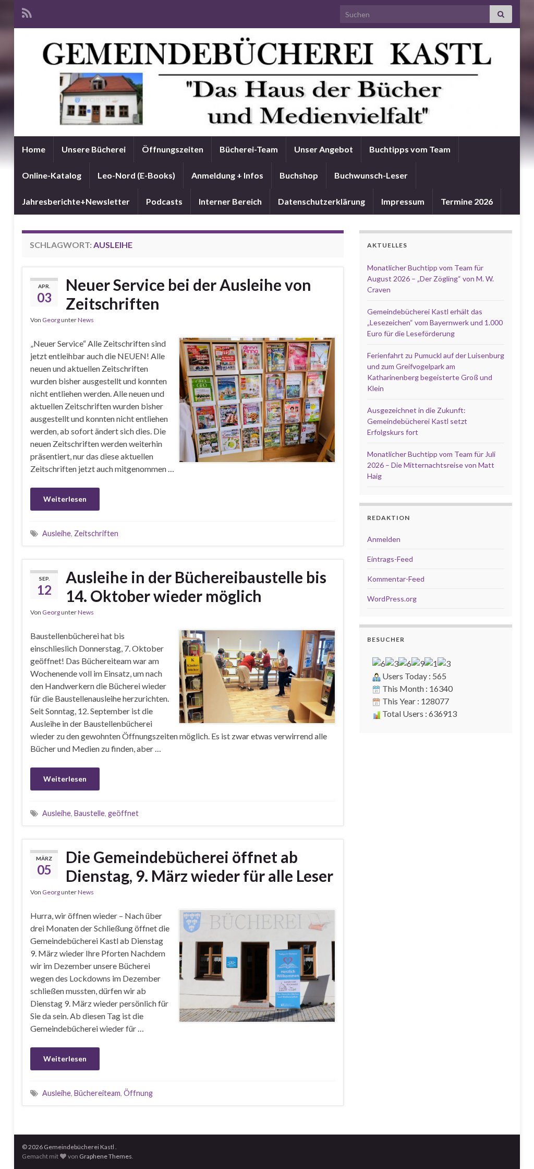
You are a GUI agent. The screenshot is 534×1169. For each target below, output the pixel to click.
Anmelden (383, 539)
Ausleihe (56, 533)
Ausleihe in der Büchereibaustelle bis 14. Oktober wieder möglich (196, 586)
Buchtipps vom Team (410, 149)
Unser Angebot (323, 149)
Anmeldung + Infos (227, 175)
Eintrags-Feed (390, 558)
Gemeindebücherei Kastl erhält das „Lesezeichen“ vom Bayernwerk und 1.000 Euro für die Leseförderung (435, 322)
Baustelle (89, 813)
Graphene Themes (105, 1156)
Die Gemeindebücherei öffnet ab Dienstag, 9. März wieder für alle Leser (199, 866)
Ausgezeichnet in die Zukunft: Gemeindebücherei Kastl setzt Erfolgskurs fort (417, 421)
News (86, 320)
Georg (51, 320)
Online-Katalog (51, 175)
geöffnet (123, 813)
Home (33, 149)
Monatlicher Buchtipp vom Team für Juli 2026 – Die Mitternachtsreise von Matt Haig (431, 465)
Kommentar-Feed (395, 578)
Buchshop (299, 175)
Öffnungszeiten (172, 149)
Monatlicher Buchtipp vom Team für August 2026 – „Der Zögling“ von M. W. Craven (430, 278)
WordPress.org (392, 598)
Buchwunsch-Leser (371, 175)
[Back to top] (510, 1145)
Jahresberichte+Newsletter (76, 201)
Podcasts (164, 201)
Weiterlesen (65, 498)
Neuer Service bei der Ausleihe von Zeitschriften (188, 294)
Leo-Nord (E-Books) (136, 175)
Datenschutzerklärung (321, 201)
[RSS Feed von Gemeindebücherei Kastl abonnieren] (27, 11)
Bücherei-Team (249, 149)
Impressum (402, 201)
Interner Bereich (230, 201)
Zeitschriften (96, 533)
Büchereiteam (97, 1093)
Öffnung (138, 1093)
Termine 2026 (467, 201)
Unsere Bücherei (94, 149)
